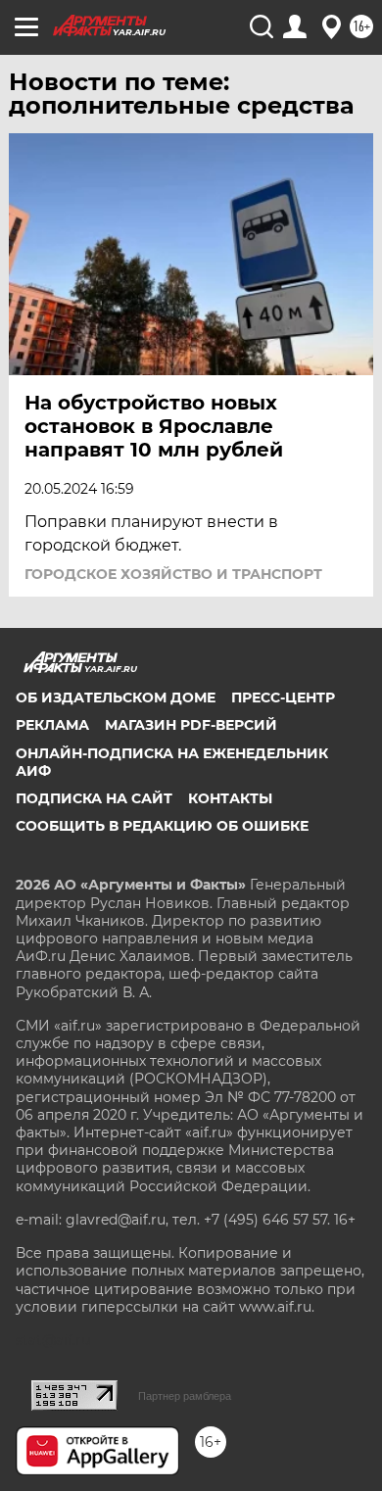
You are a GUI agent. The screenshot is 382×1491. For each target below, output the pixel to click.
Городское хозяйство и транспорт (173, 574)
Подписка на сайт (94, 798)
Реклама (52, 725)
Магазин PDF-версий (191, 725)
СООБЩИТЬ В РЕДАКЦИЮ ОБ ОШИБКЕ (162, 826)
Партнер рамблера (184, 1396)
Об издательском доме (115, 697)
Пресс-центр (283, 697)
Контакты (230, 798)
